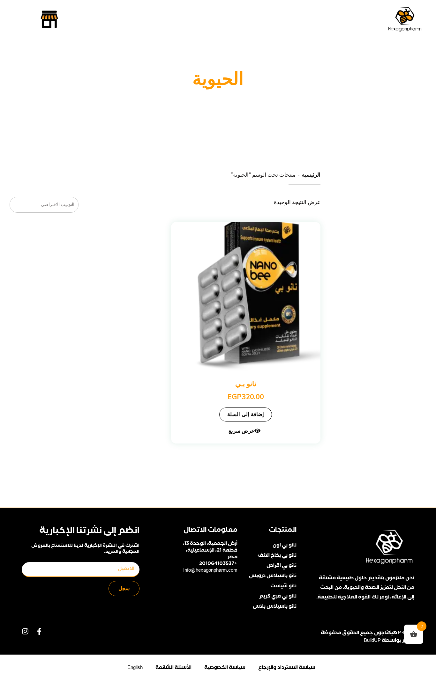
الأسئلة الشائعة (173, 668)
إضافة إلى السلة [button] (245, 414)
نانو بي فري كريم (277, 596)
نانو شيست (283, 586)
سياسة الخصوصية (224, 668)
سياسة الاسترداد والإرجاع (286, 668)
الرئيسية (311, 175)
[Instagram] (25, 631)
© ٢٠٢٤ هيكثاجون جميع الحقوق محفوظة (367, 633)
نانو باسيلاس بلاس (274, 607)
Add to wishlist (319, 237)
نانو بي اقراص (281, 566)
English (135, 668)
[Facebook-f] (39, 631)
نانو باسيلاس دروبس (272, 576)
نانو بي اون (284, 545)
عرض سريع (241, 431)
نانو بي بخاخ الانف (277, 556)
